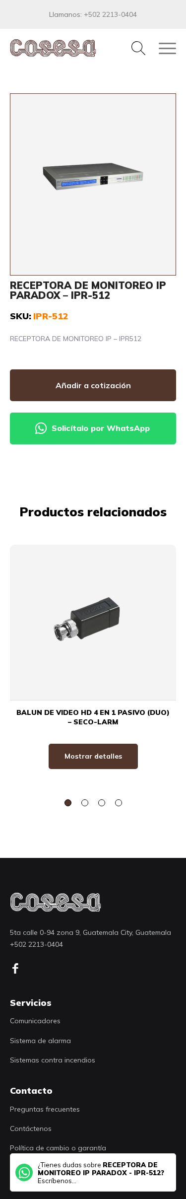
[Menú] (162, 48)
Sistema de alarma (40, 1040)
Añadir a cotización (93, 385)
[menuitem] (133, 48)
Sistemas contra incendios (52, 1060)
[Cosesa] (76, 48)
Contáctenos (31, 1128)
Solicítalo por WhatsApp (101, 428)
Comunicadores (35, 1020)
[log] (55, 902)
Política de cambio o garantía (58, 1147)
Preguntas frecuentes (45, 1109)
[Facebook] (18, 969)
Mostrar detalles (93, 756)
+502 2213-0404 (110, 14)
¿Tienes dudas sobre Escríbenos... (101, 1173)
